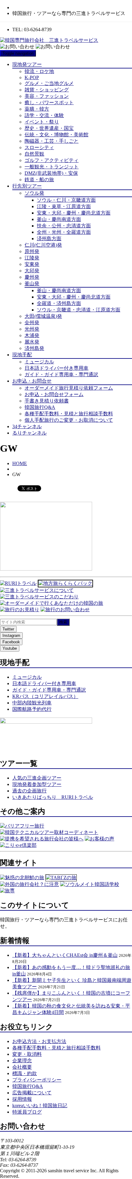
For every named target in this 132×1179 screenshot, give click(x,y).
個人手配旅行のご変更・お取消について (69, 420)
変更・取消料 (27, 1054)
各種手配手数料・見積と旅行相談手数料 (69, 413)
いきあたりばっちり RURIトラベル (52, 797)
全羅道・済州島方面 (59, 303)
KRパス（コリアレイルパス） (45, 696)
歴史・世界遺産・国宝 (49, 128)
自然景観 (34, 153)
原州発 (32, 251)
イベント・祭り (42, 121)
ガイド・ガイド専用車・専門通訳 (61, 374)
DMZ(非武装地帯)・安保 (51, 173)
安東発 (32, 264)
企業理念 (22, 1060)
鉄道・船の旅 (39, 179)
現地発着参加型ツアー (36, 784)
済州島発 (34, 348)
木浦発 (32, 335)
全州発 (32, 322)
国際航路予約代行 (32, 709)
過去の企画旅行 (29, 790)
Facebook (11, 642)
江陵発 (32, 257)
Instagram (11, 635)
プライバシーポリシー (36, 1079)
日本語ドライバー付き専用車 (56, 368)
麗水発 (32, 341)
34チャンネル (27, 426)
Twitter (8, 629)
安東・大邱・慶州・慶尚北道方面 (74, 212)
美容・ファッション (47, 96)
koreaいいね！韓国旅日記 (39, 1105)
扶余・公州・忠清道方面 (64, 225)
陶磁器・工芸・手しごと (52, 141)
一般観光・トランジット (52, 166)
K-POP (32, 77)
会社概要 (22, 1067)
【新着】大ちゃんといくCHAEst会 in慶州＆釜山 (65, 955)
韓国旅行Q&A (40, 407)
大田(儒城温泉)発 (43, 316)
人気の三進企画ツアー (36, 777)
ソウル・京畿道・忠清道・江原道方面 (78, 309)
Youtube (9, 648)
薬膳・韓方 (37, 109)
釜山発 (32, 283)
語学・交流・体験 (44, 115)
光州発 (32, 329)
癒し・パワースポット (49, 102)
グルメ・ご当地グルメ (49, 83)
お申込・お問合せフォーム (54, 394)
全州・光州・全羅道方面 (64, 232)
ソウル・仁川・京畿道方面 (66, 200)
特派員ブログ (27, 1112)
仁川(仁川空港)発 (43, 245)
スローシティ (39, 147)
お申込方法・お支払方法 (39, 1041)
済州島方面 (49, 238)
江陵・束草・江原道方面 (64, 206)
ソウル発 (34, 193)
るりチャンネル (29, 432)
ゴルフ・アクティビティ (52, 160)
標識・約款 (24, 1073)
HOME (19, 463)
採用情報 (22, 1099)
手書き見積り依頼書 (47, 400)
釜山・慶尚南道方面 (59, 219)
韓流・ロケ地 (39, 71)
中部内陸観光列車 (32, 702)
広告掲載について (32, 1092)
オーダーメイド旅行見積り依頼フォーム (69, 388)
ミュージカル (39, 361)
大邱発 (32, 270)
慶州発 (32, 277)
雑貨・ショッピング (47, 89)
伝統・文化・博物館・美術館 (56, 134)
